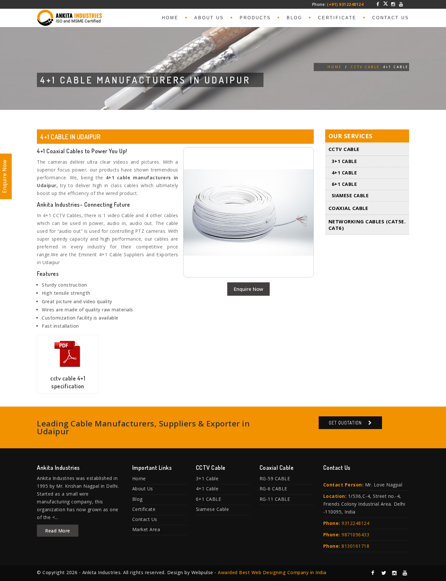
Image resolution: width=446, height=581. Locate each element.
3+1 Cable (344, 161)
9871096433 (355, 534)
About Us (209, 17)
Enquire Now (248, 289)
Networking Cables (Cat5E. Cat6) (367, 224)
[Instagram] (393, 4)
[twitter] (385, 3)
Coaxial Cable (348, 208)
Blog (294, 17)
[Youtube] (401, 4)
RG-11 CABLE (275, 499)
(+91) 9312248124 (345, 4)
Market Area (146, 529)
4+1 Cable (344, 173)
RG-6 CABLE (273, 488)
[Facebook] (378, 4)
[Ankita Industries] (69, 16)
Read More (57, 531)
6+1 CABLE (344, 184)
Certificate (337, 17)
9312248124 (355, 523)
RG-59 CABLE (275, 478)
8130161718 (355, 546)
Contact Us (390, 17)
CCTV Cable (365, 67)
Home (170, 17)
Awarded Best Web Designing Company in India (272, 572)
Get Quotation (345, 422)
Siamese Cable (350, 195)
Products (255, 17)
